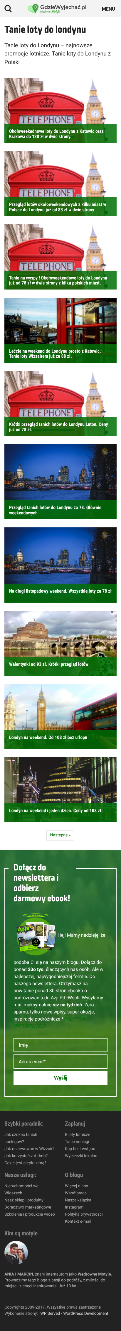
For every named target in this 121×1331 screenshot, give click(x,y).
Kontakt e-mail (78, 1221)
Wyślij (60, 1078)
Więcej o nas (76, 1186)
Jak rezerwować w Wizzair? (29, 1149)
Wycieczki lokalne (81, 1156)
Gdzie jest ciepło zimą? (25, 1163)
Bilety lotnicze (77, 1134)
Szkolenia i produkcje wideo (29, 1214)
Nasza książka (78, 1200)
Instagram (74, 1207)
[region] (60, 1280)
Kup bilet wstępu (80, 1149)
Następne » (60, 835)
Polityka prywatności (84, 1214)
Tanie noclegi (77, 1141)
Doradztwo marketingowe (27, 1207)
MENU (109, 8)
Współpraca (76, 1193)
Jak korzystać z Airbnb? (26, 1156)
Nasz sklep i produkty (23, 1200)
